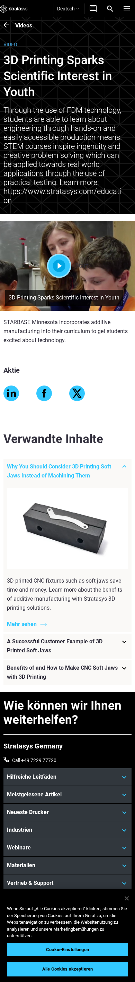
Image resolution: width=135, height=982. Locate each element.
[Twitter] (77, 393)
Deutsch (66, 8)
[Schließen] (126, 898)
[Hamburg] (126, 8)
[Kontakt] (93, 8)
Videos (23, 25)
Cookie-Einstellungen (67, 949)
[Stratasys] (14, 8)
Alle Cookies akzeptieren (67, 969)
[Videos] (9, 25)
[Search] (110, 8)
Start (81, 265)
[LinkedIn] (11, 393)
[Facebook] (44, 393)
